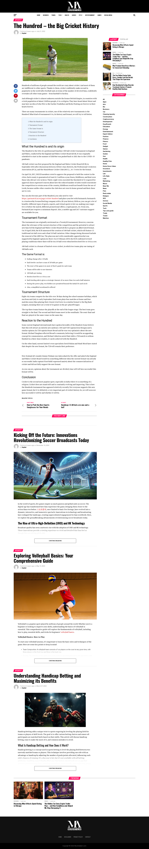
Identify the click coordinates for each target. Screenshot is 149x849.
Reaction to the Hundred (37, 136)
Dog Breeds (107, 124)
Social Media (108, 15)
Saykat (24, 33)
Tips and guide (108, 211)
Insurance (106, 169)
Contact (88, 837)
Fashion (105, 136)
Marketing (106, 181)
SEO (104, 198)
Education (106, 126)
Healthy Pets (107, 161)
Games (99, 15)
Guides (74, 15)
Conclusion (33, 139)
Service (105, 201)
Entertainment (90, 15)
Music (105, 183)
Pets (80, 15)
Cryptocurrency (108, 119)
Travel (53, 15)
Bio (104, 107)
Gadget (105, 146)
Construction (107, 117)
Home (38, 15)
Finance (105, 139)
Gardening (106, 151)
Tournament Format (36, 125)
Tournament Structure (36, 132)
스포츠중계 (41, 509)
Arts (104, 104)
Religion (106, 196)
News (105, 188)
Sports (105, 206)
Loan (104, 179)
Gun (104, 156)
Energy (105, 129)
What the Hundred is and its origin (41, 122)
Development (107, 122)
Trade (105, 213)
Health (67, 15)
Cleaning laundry (109, 114)
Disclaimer (67, 837)
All (104, 99)
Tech (59, 15)
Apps (104, 102)
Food (104, 144)
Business (46, 15)
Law (104, 174)
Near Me (106, 186)
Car (104, 112)
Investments (107, 171)
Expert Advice (108, 134)
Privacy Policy (78, 837)
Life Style (106, 176)
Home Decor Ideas (109, 166)
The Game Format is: (36, 129)
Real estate (107, 193)
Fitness (105, 141)
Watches (106, 218)
